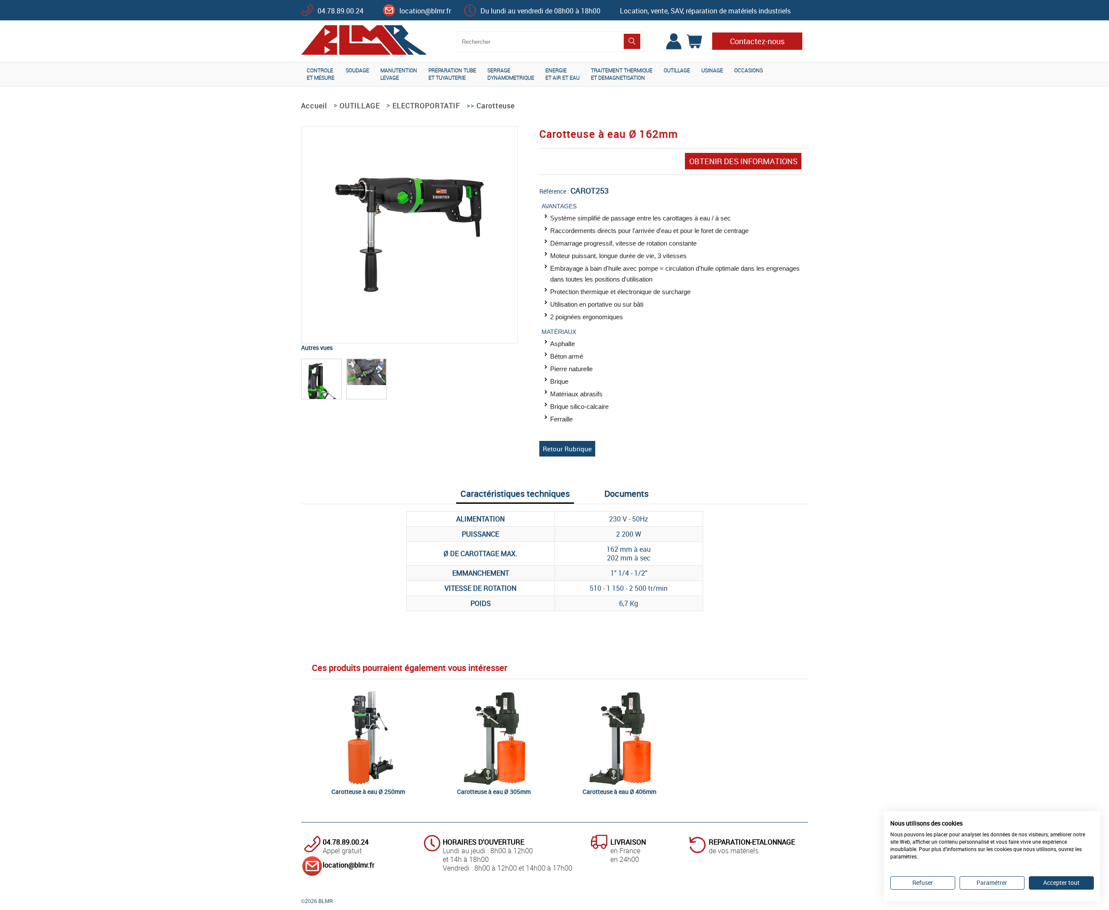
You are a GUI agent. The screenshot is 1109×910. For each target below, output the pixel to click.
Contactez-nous (757, 41)
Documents (626, 493)
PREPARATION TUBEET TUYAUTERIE (452, 74)
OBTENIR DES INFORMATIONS (743, 161)
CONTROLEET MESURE (320, 74)
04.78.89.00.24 (340, 11)
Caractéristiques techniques (515, 493)
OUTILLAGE (677, 70)
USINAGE (712, 70)
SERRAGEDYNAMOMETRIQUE (510, 74)
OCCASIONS (748, 70)
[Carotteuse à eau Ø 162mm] (409, 295)
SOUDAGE (357, 70)
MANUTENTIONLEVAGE (398, 74)
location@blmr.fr (425, 11)
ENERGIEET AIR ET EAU (562, 74)
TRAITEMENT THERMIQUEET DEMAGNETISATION (621, 74)
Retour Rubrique (567, 448)
